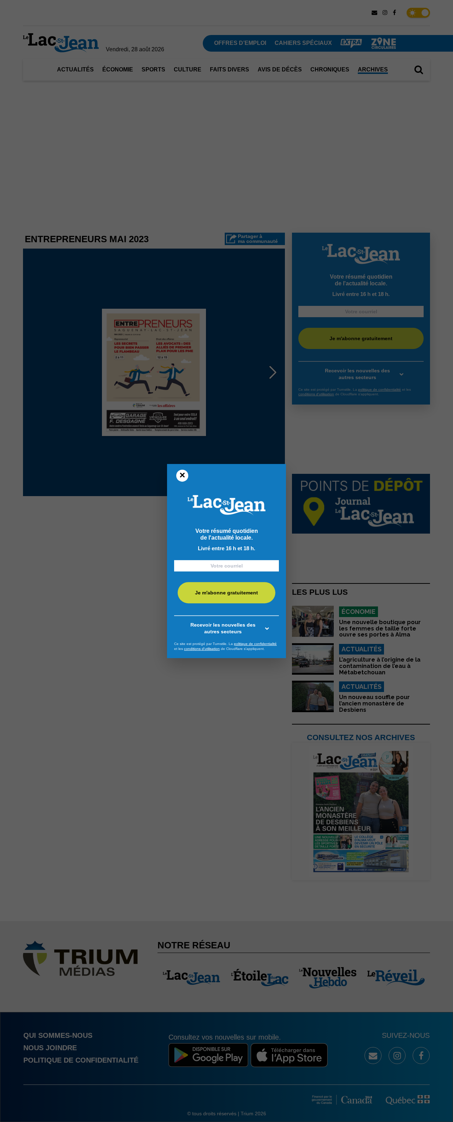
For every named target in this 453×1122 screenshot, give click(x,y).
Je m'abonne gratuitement (226, 593)
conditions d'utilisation (202, 649)
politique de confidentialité (255, 644)
